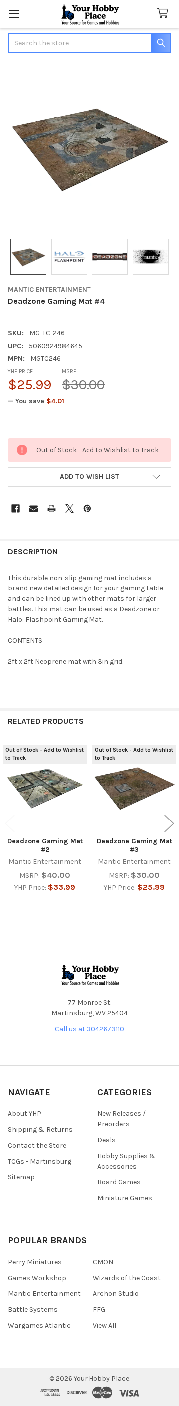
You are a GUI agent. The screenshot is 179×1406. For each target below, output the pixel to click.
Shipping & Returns (40, 1129)
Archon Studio (116, 1293)
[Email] (33, 508)
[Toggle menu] (13, 13)
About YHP (24, 1113)
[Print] (51, 508)
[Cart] (164, 13)
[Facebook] (15, 508)
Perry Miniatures (35, 1262)
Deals (106, 1140)
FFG (99, 1309)
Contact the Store (37, 1145)
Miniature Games (124, 1198)
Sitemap (21, 1177)
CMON (103, 1262)
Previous (10, 824)
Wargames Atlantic (39, 1325)
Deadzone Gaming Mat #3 (134, 845)
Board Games (119, 1182)
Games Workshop (37, 1278)
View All (104, 1325)
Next (169, 824)
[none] (89, 147)
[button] (89, 477)
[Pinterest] (87, 508)
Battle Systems (33, 1309)
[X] (69, 508)
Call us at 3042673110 (89, 1029)
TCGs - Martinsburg (39, 1161)
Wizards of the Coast (127, 1278)
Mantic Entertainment (44, 1293)
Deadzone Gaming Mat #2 (45, 845)
